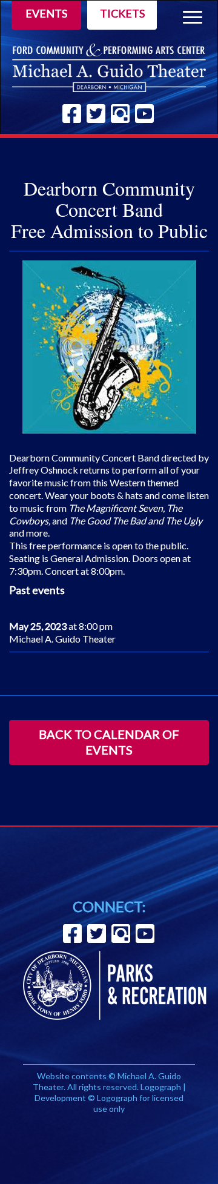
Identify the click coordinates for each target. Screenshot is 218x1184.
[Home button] (109, 68)
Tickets (122, 13)
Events (46, 13)
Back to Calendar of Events (109, 742)
